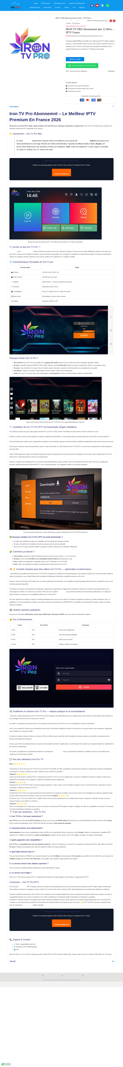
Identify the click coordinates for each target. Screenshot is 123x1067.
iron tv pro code (85, 76)
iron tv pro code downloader (99, 76)
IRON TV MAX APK (106, 74)
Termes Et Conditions (35, 975)
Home (36, 3)
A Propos (58, 7)
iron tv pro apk (74, 76)
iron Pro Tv (83, 74)
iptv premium (50, 18)
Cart (74, 7)
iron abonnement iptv (72, 74)
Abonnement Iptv (71, 26)
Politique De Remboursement (72, 975)
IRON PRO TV (58, 751)
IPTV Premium (45, 3)
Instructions (47, 7)
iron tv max (95, 74)
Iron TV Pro (28, 141)
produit (42, 18)
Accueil (68, 20)
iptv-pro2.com (24, 949)
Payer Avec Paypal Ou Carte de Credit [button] (84, 65)
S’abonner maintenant (61, 174)
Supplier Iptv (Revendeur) (77, 3)
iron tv (89, 74)
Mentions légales (89, 975)
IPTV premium (27, 905)
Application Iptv (35, 7)
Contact (66, 7)
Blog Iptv (82, 7)
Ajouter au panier (75, 59)
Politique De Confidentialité (52, 975)
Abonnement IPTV (59, 3)
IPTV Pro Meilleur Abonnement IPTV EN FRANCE (23, 18)
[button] (34, 20)
